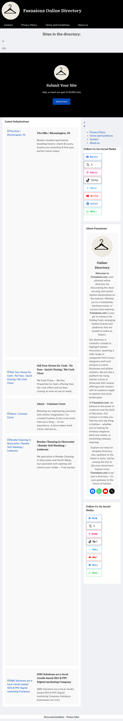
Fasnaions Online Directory (52, 10)
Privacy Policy (72, 717)
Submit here (61, 101)
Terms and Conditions (54, 717)
